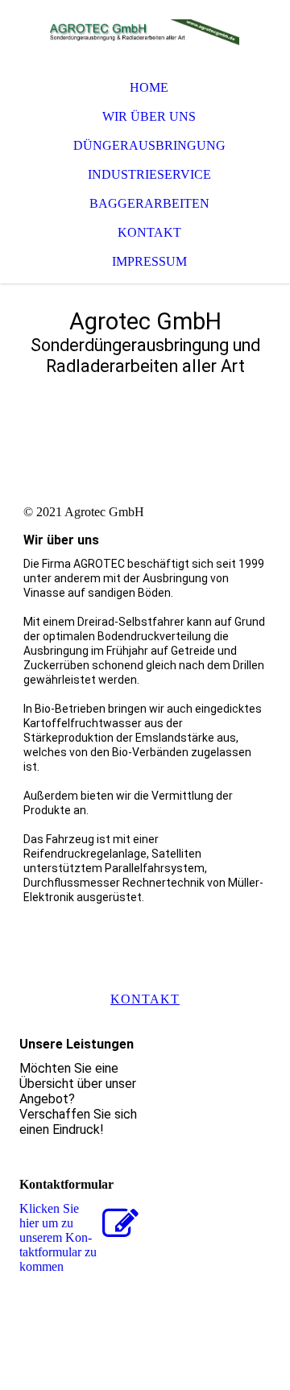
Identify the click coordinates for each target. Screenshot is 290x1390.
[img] (145, 32)
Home (149, 87)
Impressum (149, 261)
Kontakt (149, 232)
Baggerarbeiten (149, 203)
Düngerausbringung (149, 145)
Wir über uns (149, 116)
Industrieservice (149, 174)
